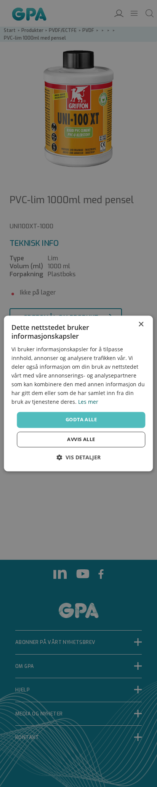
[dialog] (78, 393)
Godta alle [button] (81, 419)
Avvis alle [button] (81, 439)
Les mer (88, 402)
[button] (78, 457)
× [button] (141, 324)
